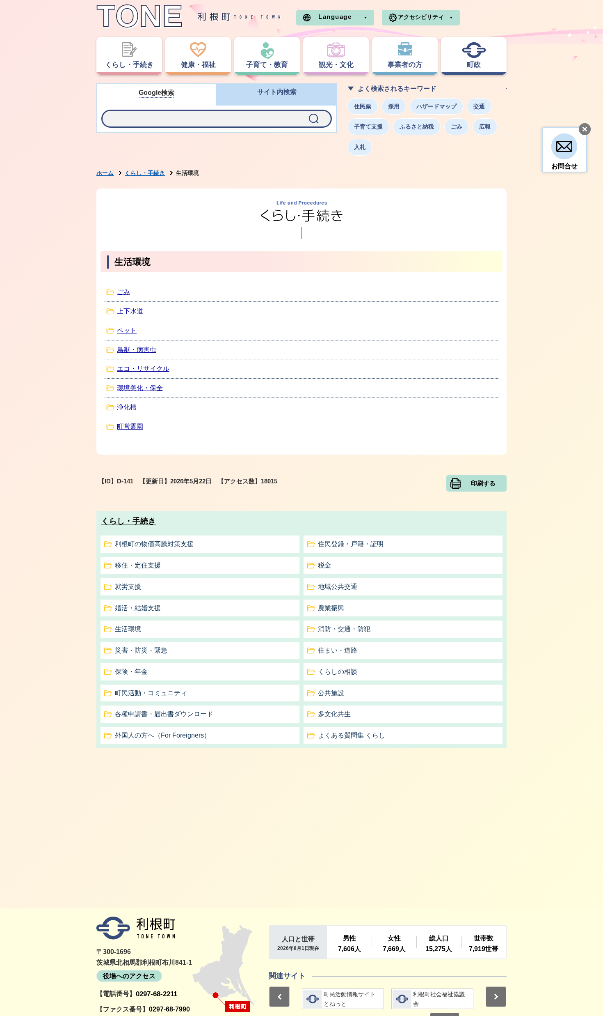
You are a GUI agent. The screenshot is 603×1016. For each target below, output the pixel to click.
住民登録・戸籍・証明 (351, 543)
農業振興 (331, 608)
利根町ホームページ (188, 16)
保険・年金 (131, 671)
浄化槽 (127, 407)
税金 (324, 565)
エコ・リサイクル (143, 368)
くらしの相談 (337, 671)
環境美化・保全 (140, 387)
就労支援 (128, 586)
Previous (279, 996)
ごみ (456, 126)
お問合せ (564, 166)
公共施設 (331, 693)
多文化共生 (334, 713)
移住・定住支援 (138, 565)
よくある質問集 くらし (351, 735)
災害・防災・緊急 (141, 650)
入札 (359, 147)
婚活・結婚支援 (138, 608)
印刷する (483, 483)
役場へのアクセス (129, 975)
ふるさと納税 (417, 126)
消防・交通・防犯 (344, 628)
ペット (127, 330)
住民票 (362, 106)
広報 (485, 126)
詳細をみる (343, 999)
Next (496, 996)
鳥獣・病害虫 (136, 349)
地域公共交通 (337, 586)
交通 (479, 106)
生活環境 (128, 628)
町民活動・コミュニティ (151, 693)
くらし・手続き (145, 173)
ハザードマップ (436, 106)
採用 (394, 106)
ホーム (105, 173)
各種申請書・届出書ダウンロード (164, 713)
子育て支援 (368, 126)
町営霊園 (130, 426)
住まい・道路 (337, 650)
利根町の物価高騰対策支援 (154, 543)
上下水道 (130, 311)
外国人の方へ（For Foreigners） (162, 735)
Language (335, 16)
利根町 (135, 928)
